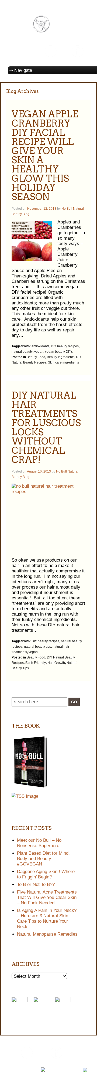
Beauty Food (36, 357)
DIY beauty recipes (65, 346)
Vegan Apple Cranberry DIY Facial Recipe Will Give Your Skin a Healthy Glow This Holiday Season (45, 155)
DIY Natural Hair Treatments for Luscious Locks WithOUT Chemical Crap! (46, 427)
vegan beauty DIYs (59, 352)
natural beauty (22, 352)
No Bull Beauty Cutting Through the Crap (54, 1064)
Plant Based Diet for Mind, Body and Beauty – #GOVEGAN (43, 859)
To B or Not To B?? (36, 884)
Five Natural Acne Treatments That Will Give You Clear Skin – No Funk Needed (47, 897)
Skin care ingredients (63, 362)
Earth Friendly (35, 663)
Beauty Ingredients (60, 357)
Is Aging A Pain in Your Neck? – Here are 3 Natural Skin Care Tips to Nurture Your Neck (47, 918)
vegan (38, 352)
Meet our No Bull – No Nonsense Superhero (39, 843)
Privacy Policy (21, 1070)
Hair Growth (56, 663)
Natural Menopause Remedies (47, 934)
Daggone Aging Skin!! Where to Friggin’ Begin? (46, 874)
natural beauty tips (37, 646)
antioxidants (40, 346)
